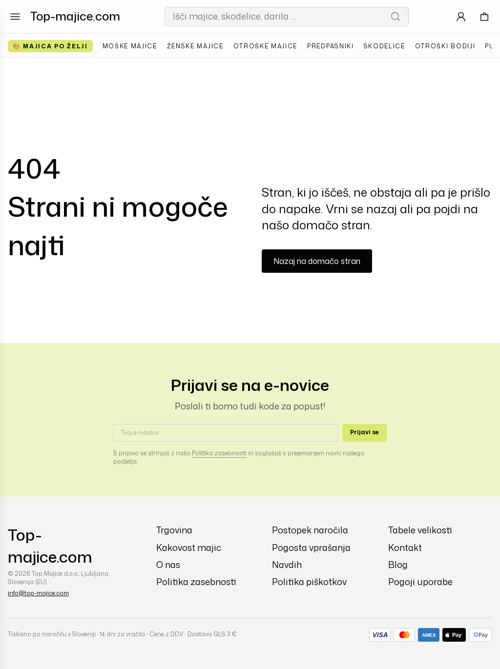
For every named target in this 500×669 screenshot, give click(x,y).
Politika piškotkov (309, 582)
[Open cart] (484, 16)
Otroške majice (265, 46)
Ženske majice (195, 46)
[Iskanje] (395, 16)
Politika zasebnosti (219, 453)
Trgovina (174, 530)
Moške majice (130, 46)
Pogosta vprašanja (311, 548)
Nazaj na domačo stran (316, 261)
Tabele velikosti (420, 530)
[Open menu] (15, 16)
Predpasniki (330, 46)
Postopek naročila (310, 530)
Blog (398, 565)
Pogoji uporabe (420, 582)
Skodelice (384, 46)
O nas (168, 565)
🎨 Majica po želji (50, 46)
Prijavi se (364, 432)
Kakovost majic (188, 548)
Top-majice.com (75, 16)
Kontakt (405, 548)
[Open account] (461, 16)
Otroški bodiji (445, 46)
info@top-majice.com (38, 593)
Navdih (287, 565)
